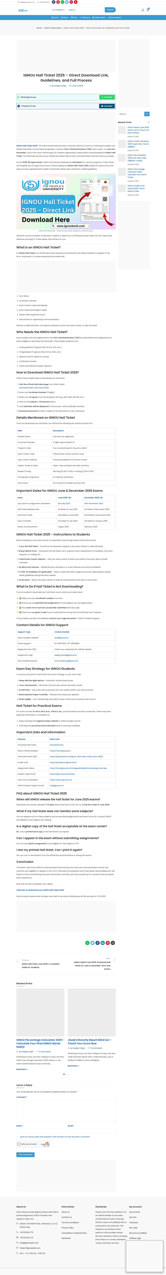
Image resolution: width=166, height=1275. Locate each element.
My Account (134, 1212)
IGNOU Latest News (52, 28)
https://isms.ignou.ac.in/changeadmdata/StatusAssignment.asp (78, 768)
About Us (66, 1212)
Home (39, 28)
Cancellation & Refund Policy (74, 1233)
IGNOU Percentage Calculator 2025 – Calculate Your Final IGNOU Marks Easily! (40, 1043)
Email (71, 1126)
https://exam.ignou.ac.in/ (61, 780)
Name (19, 1126)
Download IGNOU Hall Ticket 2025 (34, 387)
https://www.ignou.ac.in (60, 751)
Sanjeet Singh (60, 85)
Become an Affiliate (138, 1233)
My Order (133, 1227)
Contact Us (67, 1217)
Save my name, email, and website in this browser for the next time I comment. (55, 1136)
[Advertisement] (66, 56)
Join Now (108, 97)
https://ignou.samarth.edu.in (62, 774)
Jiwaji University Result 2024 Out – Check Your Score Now (90, 1041)
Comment (21, 1097)
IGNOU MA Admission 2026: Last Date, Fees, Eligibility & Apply (137, 158)
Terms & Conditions (70, 1222)
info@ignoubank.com (29, 1243)
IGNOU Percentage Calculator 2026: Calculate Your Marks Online (137, 173)
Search (110, 10)
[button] (64, 1074)
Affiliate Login (135, 1238)
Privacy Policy (68, 1227)
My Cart (132, 1217)
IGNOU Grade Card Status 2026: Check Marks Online (136, 188)
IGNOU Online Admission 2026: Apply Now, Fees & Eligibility (138, 144)
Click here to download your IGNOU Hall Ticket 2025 (40, 890)
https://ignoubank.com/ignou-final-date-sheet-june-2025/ (76, 756)
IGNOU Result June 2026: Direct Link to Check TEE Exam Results (138, 130)
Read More (21, 1069)
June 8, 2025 (77, 85)
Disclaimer (66, 1238)
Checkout (133, 1222)
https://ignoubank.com (30, 1248)
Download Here (56, 745)
